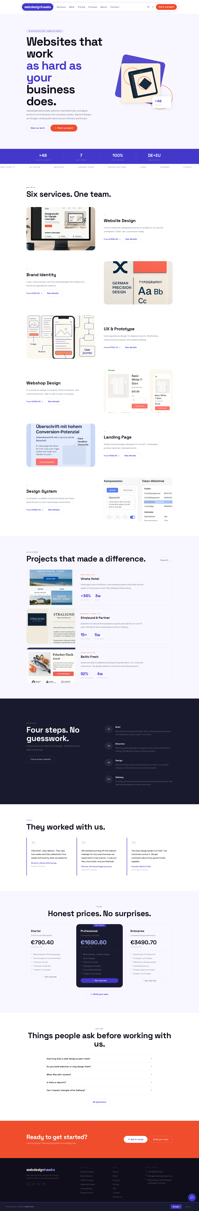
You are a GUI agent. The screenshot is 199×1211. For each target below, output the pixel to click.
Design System (86, 1192)
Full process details (41, 759)
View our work (38, 128)
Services (61, 7)
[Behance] (39, 1184)
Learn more (29, 1206)
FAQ (114, 1188)
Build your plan (100, 994)
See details (131, 239)
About (103, 7)
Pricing (81, 7)
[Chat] (192, 1197)
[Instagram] (34, 1184)
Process (92, 7)
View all (164, 560)
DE (153, 7)
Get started (50, 977)
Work (71, 7)
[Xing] (44, 1184)
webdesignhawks (37, 7)
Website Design (87, 1172)
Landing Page (86, 1188)
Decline (188, 1207)
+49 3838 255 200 (155, 1172)
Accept (176, 1207)
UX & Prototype (86, 1180)
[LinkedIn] (28, 1184)
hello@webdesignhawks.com (160, 1176)
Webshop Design (87, 1184)
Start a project (166, 7)
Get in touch (137, 1139)
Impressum (117, 1197)
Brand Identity (86, 1176)
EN (148, 7)
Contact (114, 7)
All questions (99, 1102)
